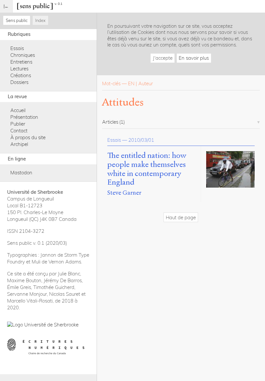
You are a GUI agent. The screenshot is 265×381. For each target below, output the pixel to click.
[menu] (6, 6)
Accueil (18, 110)
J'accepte (163, 58)
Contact (18, 131)
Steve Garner (124, 192)
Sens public (16, 20)
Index (40, 20)
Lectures (19, 69)
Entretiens (21, 62)
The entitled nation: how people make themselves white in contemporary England (146, 169)
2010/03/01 (141, 140)
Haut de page (181, 217)
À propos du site (28, 137)
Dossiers (19, 82)
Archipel (19, 144)
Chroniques (22, 55)
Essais (17, 48)
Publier (17, 124)
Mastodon (21, 173)
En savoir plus (194, 58)
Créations (20, 75)
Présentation (24, 117)
